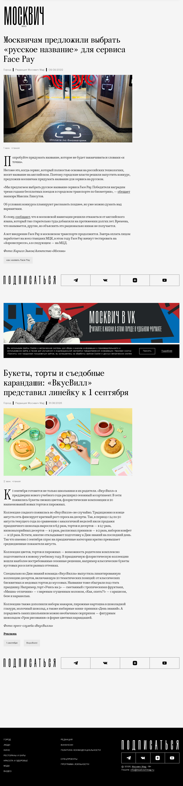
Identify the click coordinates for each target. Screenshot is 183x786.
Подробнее (166, 351)
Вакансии (67, 745)
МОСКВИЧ (24, 16)
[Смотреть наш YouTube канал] (164, 280)
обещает (124, 192)
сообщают (22, 217)
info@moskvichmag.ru (142, 770)
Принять (147, 351)
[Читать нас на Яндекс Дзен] (135, 280)
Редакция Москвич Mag (29, 70)
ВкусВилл (31, 643)
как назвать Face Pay (18, 260)
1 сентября (12, 643)
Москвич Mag (139, 767)
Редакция (67, 740)
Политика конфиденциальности (81, 750)
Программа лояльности (75, 764)
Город (7, 70)
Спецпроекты (69, 759)
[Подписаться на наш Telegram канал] (76, 280)
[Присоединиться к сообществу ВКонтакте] (105, 280)
